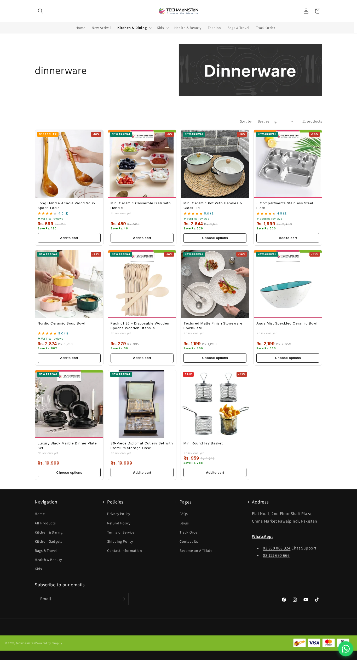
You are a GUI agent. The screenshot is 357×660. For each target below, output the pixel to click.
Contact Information (124, 550)
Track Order (189, 532)
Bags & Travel (46, 550)
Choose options (215, 238)
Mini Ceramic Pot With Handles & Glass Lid (212, 205)
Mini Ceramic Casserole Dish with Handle (141, 205)
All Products (45, 523)
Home (40, 514)
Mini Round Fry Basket (203, 443)
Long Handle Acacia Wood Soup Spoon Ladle (66, 205)
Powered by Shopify (48, 643)
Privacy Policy (118, 514)
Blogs (184, 523)
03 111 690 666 (276, 555)
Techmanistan (25, 643)
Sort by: (246, 121)
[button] (40, 11)
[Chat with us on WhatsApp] (345, 648)
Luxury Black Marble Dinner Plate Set (67, 445)
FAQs (184, 514)
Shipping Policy (120, 541)
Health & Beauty (48, 560)
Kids (38, 569)
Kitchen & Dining (49, 532)
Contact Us (189, 541)
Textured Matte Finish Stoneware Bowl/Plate (213, 325)
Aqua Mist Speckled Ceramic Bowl (287, 323)
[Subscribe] (123, 599)
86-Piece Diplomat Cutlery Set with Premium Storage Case (142, 445)
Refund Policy (118, 523)
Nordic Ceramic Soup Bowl (61, 323)
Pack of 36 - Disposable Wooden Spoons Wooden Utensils (140, 325)
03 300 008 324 (276, 548)
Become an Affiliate (196, 550)
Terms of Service (121, 532)
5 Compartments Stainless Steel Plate (284, 205)
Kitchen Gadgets (48, 541)
